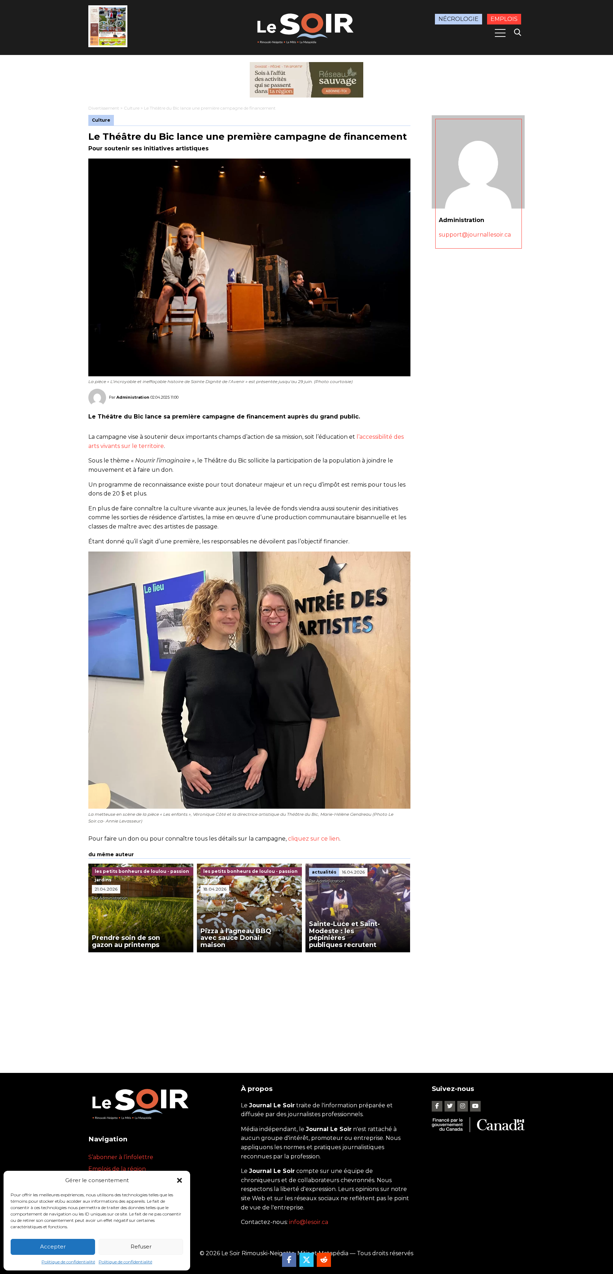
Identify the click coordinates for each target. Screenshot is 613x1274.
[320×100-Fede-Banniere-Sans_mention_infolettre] (306, 80)
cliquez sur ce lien (313, 838)
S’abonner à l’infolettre (120, 1157)
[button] (179, 1180)
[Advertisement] (249, 1005)
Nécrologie (458, 19)
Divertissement (103, 108)
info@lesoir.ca (308, 1222)
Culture (131, 108)
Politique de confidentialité (68, 1261)
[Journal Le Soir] (306, 27)
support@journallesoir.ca (475, 234)
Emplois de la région (117, 1168)
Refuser (141, 1246)
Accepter (53, 1246)
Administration (132, 397)
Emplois (504, 19)
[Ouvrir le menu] (500, 33)
